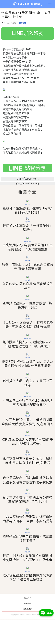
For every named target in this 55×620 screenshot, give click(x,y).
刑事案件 (27, 204)
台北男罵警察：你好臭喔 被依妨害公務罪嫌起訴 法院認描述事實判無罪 (27, 482)
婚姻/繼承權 (27, 241)
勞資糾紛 (27, 299)
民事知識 (22, 23)
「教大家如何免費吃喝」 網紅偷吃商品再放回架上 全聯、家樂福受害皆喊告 (27, 521)
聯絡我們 (27, 598)
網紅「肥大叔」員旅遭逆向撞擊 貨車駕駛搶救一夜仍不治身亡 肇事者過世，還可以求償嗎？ (27, 560)
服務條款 (27, 603)
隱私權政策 (27, 609)
